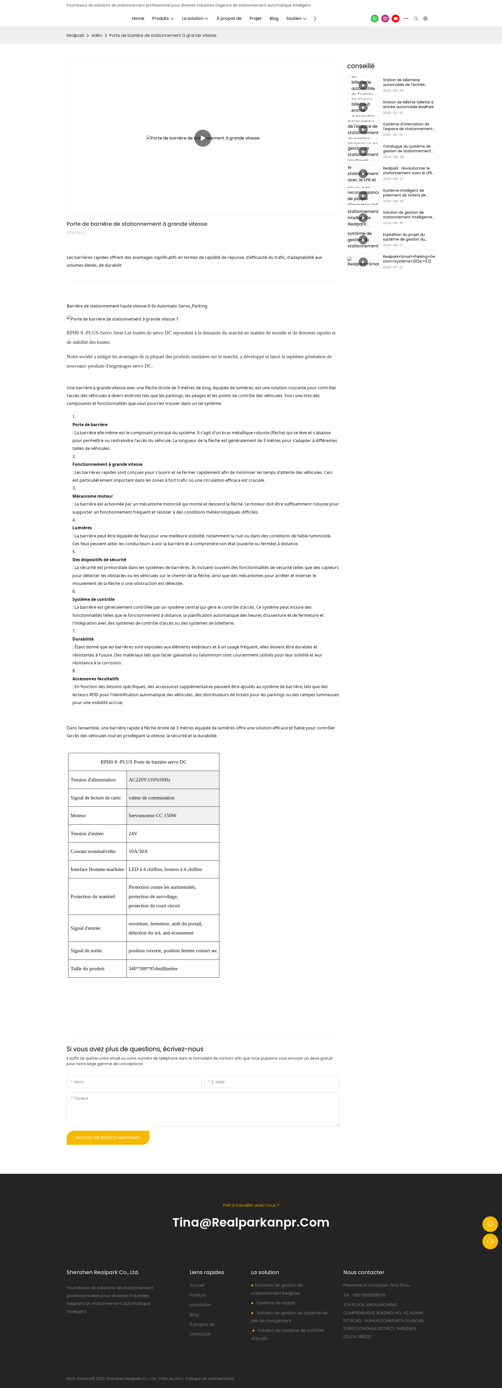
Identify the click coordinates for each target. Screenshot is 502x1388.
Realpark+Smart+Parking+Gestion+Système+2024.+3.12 (409, 259)
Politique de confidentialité (210, 1378)
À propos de (202, 1324)
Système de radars (275, 1303)
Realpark (75, 35)
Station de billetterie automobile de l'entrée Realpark (404, 82)
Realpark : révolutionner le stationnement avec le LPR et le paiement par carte (407, 170)
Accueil (197, 1285)
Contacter (200, 1334)
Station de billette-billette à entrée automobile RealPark (408, 104)
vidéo (96, 35)
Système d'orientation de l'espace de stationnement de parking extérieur (408, 126)
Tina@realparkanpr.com (251, 1222)
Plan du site (171, 1378)
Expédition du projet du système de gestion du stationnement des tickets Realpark (407, 237)
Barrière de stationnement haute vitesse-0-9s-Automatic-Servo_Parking (137, 306)
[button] (314, 18)
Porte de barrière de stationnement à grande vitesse (162, 35)
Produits (198, 1295)
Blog (194, 1315)
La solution (200, 1305)
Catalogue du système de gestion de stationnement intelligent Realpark (407, 148)
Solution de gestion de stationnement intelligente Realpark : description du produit (407, 214)
